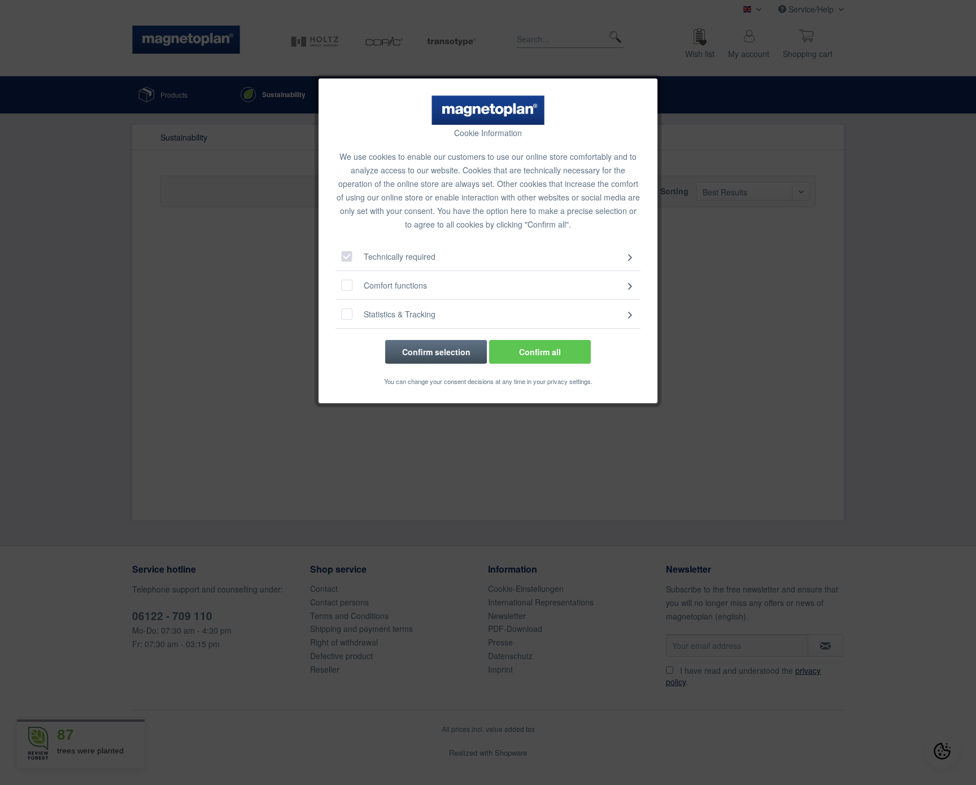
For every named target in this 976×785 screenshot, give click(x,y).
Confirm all (540, 351)
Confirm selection (436, 351)
